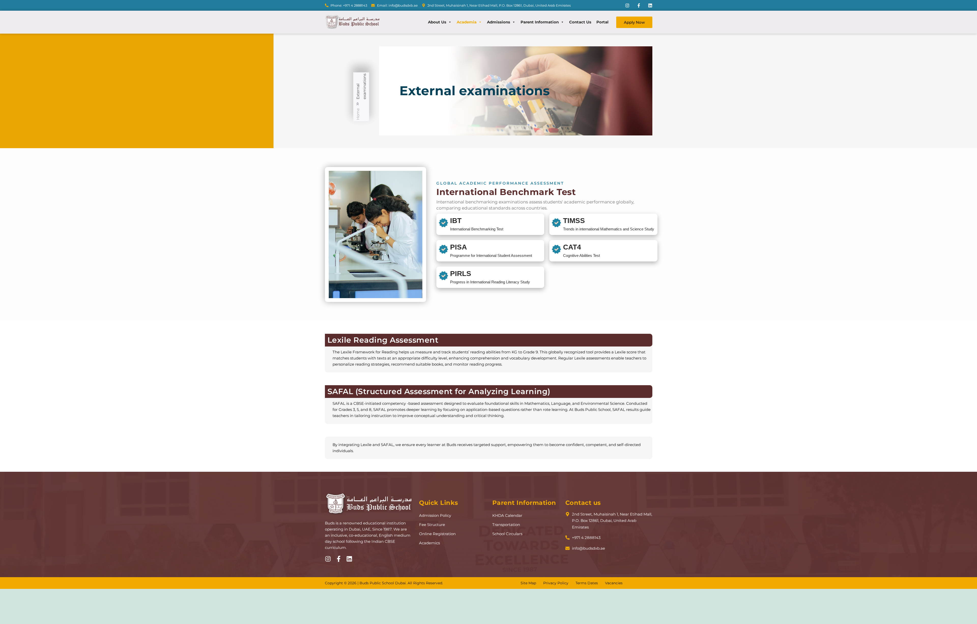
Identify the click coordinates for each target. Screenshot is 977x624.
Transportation (506, 524)
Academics (429, 542)
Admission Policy (435, 515)
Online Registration (437, 533)
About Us (437, 22)
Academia (467, 22)
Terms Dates (587, 583)
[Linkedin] (650, 5)
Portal (602, 22)
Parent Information (540, 22)
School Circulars (507, 533)
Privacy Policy (555, 583)
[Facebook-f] (639, 5)
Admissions (498, 22)
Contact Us (580, 22)
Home (357, 114)
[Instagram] (627, 5)
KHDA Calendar (507, 515)
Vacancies (614, 583)
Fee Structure (432, 524)
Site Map (528, 583)
